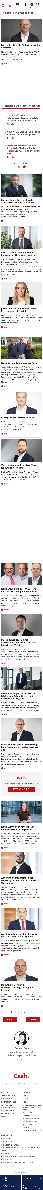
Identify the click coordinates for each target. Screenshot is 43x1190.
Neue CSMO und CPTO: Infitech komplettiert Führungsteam (23, 133)
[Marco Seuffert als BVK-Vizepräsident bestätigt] (21, 30)
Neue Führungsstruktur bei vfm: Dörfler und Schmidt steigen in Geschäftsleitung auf (18, 696)
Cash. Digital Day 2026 (10, 1145)
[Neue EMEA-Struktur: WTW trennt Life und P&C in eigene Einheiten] (21, 574)
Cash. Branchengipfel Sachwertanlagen (18, 1156)
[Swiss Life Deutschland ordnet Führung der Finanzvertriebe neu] (21, 237)
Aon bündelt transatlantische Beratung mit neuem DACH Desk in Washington (20, 880)
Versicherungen (8, 1096)
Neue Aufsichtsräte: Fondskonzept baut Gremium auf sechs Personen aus (20, 747)
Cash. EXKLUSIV (7, 1142)
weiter (33, 1019)
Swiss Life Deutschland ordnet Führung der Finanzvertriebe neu (19, 254)
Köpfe (3, 1116)
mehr (6, 63)
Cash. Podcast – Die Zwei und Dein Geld (17, 1162)
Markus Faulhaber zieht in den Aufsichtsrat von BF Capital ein (18, 201)
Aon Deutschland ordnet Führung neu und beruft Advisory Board (19, 935)
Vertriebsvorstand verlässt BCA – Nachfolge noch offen (18, 466)
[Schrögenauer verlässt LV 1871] (21, 403)
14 (38, 1012)
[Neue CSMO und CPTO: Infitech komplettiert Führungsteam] (21, 812)
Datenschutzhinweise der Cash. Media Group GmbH (32, 1107)
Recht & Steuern (8, 1113)
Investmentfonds (8, 1102)
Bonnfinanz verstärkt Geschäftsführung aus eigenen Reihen (17, 987)
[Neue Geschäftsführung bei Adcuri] (21, 348)
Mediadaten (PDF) (30, 1121)
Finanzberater (7, 1099)
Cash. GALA (5, 1153)
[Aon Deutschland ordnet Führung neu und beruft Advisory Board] (21, 919)
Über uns (26, 1127)
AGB (24, 1102)
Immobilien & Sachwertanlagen (9, 1106)
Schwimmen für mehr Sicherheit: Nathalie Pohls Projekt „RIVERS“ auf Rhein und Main (23, 149)
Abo (24, 1096)
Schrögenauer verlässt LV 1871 (17, 417)
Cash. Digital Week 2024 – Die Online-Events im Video (20, 1149)
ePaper (25, 1099)
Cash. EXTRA (6, 1139)
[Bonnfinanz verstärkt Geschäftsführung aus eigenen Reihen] (21, 970)
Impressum (27, 1112)
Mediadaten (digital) (31, 1118)
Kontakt (26, 1115)
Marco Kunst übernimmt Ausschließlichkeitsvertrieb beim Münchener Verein (19, 642)
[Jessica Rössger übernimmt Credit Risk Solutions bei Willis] (21, 293)
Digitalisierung (7, 1110)
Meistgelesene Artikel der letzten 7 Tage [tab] (21, 106)
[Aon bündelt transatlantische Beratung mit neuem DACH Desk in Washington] (21, 863)
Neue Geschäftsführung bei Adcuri (19, 362)
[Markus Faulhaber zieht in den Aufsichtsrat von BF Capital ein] (21, 185)
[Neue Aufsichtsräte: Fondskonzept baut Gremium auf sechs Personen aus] (21, 729)
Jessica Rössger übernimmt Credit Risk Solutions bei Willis (19, 310)
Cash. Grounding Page (32, 1130)
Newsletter (27, 1124)
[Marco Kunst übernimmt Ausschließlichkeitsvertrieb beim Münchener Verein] (21, 625)
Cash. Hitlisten (7, 1159)
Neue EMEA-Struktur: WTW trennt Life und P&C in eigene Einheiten (19, 590)
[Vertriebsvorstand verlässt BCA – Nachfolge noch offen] (21, 450)
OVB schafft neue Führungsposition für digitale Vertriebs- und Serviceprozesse (23, 118)
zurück (10, 1019)
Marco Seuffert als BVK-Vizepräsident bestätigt (21, 46)
